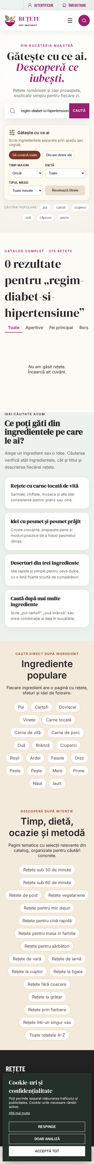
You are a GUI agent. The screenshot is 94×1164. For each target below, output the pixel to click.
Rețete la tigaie (68, 971)
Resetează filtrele (65, 190)
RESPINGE (47, 1127)
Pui (21, 707)
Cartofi (41, 707)
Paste (15, 770)
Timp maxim (19, 165)
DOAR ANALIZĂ (47, 1139)
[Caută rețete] (84, 20)
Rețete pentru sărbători (47, 946)
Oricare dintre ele (59, 155)
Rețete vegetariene (66, 895)
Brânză (43, 745)
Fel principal (61, 327)
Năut (37, 783)
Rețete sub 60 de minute (47, 882)
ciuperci (80, 207)
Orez (79, 758)
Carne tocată (58, 719)
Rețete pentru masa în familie (47, 933)
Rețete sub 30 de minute (47, 869)
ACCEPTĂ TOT (47, 1151)
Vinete (29, 719)
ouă (28, 218)
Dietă (49, 165)
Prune (78, 770)
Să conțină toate (24, 155)
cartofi (61, 207)
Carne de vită (27, 732)
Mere (57, 770)
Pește (36, 770)
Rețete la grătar (47, 996)
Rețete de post (23, 895)
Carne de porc (65, 732)
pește (64, 218)
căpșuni (45, 218)
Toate (13, 327)
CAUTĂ (79, 111)
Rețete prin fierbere (47, 1009)
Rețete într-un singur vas (47, 1022)
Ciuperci (68, 745)
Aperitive (34, 327)
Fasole (57, 758)
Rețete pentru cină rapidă (47, 920)
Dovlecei (67, 707)
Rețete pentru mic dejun (47, 907)
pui (45, 207)
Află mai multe (19, 1113)
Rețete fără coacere (47, 984)
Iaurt (57, 783)
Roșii (14, 758)
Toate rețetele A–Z (47, 1035)
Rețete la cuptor (27, 971)
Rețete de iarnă (66, 958)
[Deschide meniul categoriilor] (70, 20)
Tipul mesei (18, 182)
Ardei (35, 758)
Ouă (21, 745)
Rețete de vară (27, 958)
